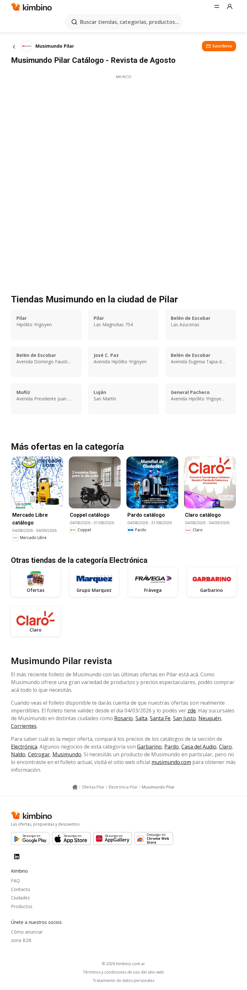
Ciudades (20, 898)
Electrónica (24, 746)
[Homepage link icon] (75, 787)
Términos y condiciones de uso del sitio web (123, 972)
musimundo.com (171, 762)
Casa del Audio (198, 746)
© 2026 (123, 963)
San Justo (184, 718)
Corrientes (24, 726)
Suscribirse (222, 46)
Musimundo (66, 754)
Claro (225, 746)
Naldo (18, 754)
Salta (141, 718)
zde (192, 710)
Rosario (123, 718)
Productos (21, 906)
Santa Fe (160, 718)
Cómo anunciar (27, 932)
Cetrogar (39, 754)
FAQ (15, 880)
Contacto (20, 889)
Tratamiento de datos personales (123, 980)
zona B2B (21, 940)
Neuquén (209, 718)
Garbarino (149, 746)
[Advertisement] (123, 124)
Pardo (171, 746)
